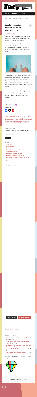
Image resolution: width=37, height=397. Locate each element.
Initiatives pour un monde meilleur (15, 155)
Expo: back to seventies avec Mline (15, 352)
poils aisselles (16, 121)
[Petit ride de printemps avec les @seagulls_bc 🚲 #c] (18, 208)
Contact (23, 13)
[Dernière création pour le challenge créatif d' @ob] (18, 224)
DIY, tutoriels (9, 148)
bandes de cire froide (10, 116)
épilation (7, 119)
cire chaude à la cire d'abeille (23, 116)
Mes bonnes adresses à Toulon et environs (17, 157)
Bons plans (9, 144)
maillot (10, 121)
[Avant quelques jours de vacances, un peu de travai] (18, 306)
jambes (6, 121)
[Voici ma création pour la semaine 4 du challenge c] (18, 241)
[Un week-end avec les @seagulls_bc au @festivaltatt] (18, 191)
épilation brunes (28, 119)
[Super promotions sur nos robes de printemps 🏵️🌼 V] (18, 175)
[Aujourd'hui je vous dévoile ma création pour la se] (18, 257)
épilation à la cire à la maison (16, 119)
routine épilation (13, 122)
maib (10, 331)
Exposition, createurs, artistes (14, 153)
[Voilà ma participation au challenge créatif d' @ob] (18, 274)
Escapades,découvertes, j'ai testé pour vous (17, 150)
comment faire (17, 118)
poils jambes (23, 121)
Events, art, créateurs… (12, 151)
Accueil (7, 13)
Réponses (26, 122)
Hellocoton (15, 331)
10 (30, 25)
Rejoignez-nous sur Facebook (13, 323)
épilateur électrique (26, 118)
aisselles (27, 115)
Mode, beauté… (10, 159)
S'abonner (7, 138)
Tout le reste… (10, 161)
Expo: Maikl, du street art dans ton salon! (17, 349)
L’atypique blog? (15, 13)
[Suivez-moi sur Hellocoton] (12, 329)
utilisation (19, 122)
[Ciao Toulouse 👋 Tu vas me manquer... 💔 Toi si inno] (18, 290)
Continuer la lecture (10, 101)
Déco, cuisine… (10, 146)
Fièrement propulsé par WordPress (18, 379)
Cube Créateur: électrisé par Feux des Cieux (17, 338)
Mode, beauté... (14, 115)
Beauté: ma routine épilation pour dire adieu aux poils (13, 28)
